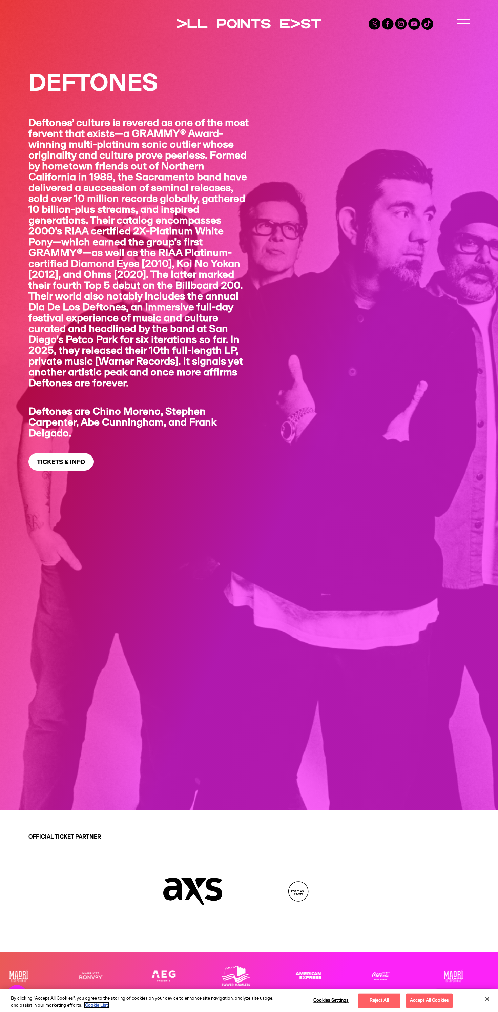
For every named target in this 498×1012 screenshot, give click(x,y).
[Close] (487, 999)
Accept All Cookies (429, 1001)
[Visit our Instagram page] (401, 23)
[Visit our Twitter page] (375, 23)
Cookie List (96, 1005)
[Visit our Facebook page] (388, 23)
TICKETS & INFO (61, 462)
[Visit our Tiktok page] (427, 23)
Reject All (379, 1001)
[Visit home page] (249, 18)
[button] (463, 23)
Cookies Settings (331, 1001)
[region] (249, 1000)
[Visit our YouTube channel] (414, 23)
